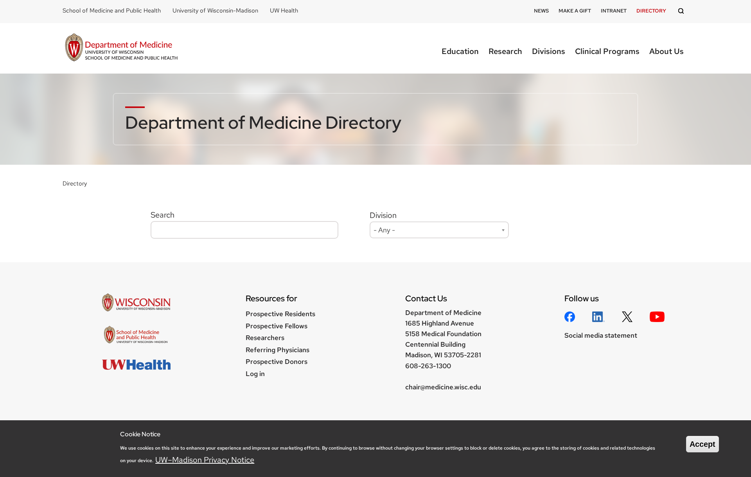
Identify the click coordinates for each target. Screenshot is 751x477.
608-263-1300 (428, 366)
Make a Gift (575, 10)
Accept (702, 444)
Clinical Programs (607, 51)
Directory (651, 10)
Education (460, 51)
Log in (255, 373)
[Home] (121, 48)
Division (383, 215)
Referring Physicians (277, 350)
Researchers (265, 337)
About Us (666, 51)
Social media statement (600, 335)
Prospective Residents (280, 314)
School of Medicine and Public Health (112, 10)
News (541, 10)
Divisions (548, 51)
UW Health (284, 10)
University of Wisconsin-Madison (215, 10)
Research (505, 51)
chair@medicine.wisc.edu (443, 387)
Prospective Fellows (276, 326)
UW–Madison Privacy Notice (204, 459)
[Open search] (682, 11)
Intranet (614, 10)
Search (162, 215)
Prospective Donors (276, 361)
